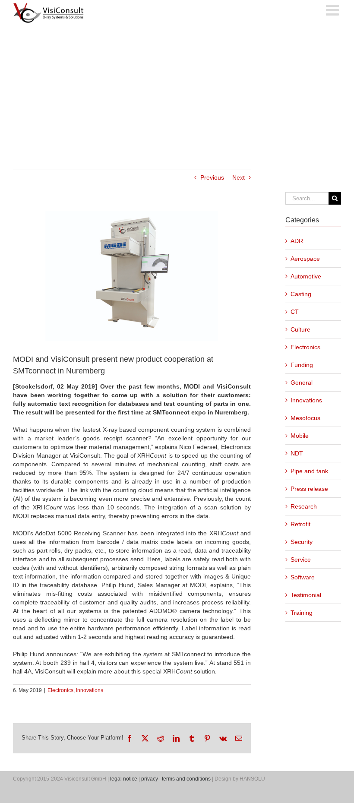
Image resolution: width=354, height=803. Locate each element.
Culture (300, 329)
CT (295, 311)
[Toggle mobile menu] (333, 9)
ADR (297, 240)
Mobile (300, 435)
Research (304, 506)
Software (303, 577)
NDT (297, 453)
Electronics (60, 690)
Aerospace (305, 258)
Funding (302, 364)
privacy (149, 779)
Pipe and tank (309, 471)
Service (301, 559)
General (302, 382)
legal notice (123, 779)
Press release (309, 488)
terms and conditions (186, 779)
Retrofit (300, 524)
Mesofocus (305, 417)
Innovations (89, 690)
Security (302, 541)
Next (238, 177)
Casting (301, 294)
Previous (212, 177)
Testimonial (306, 594)
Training (302, 612)
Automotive (306, 276)
